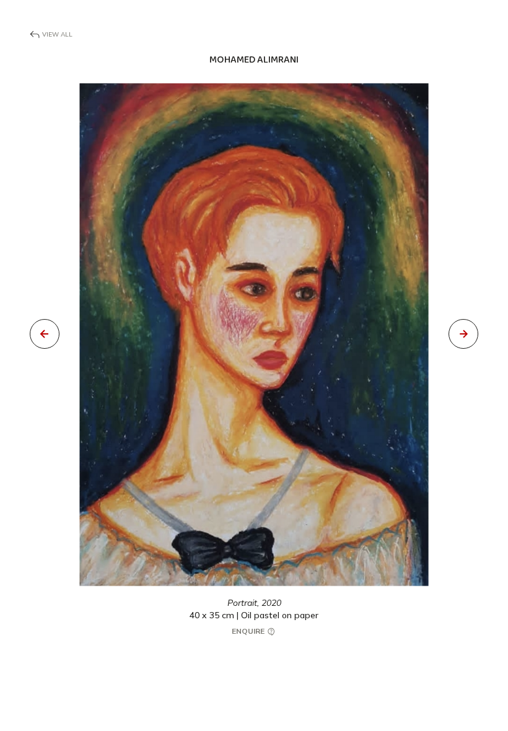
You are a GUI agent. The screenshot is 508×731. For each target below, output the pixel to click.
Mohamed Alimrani (254, 60)
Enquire (249, 631)
